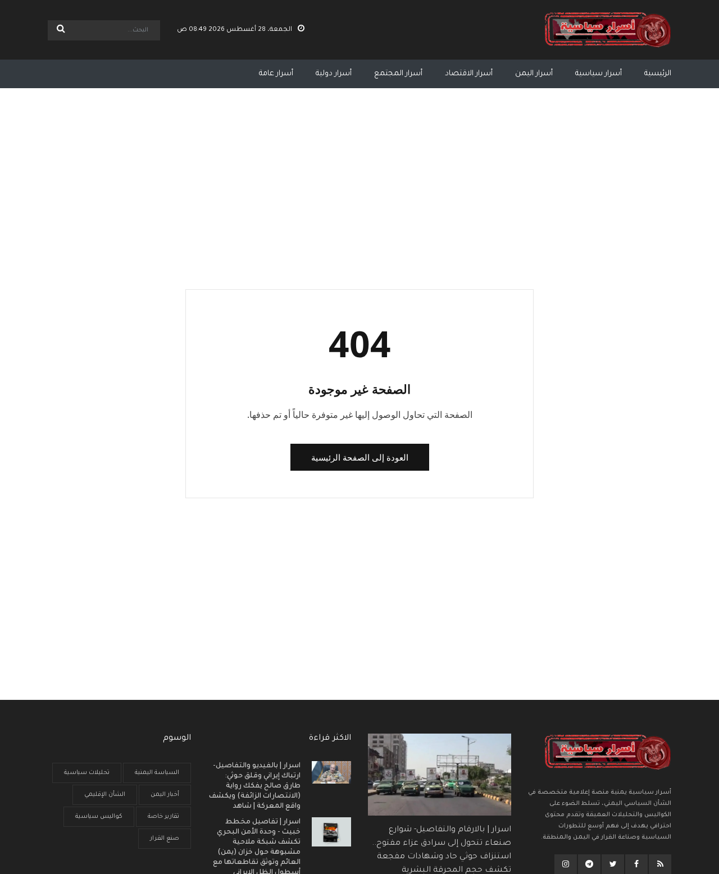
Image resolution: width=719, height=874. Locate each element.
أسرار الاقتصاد (469, 74)
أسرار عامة (276, 74)
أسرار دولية (334, 74)
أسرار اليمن (534, 74)
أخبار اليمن (165, 794)
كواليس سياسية (98, 816)
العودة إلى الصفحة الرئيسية (359, 457)
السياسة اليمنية (157, 773)
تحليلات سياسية (87, 773)
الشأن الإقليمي (104, 794)
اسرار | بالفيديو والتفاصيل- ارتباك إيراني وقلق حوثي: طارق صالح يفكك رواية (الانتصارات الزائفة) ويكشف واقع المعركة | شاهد (255, 786)
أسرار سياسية (598, 74)
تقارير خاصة (163, 816)
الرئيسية (657, 74)
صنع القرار (164, 838)
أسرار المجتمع (398, 74)
